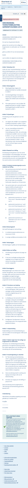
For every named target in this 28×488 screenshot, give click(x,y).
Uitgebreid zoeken (17, 7)
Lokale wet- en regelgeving (6, 7)
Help (5, 451)
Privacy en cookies (8, 459)
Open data (7, 469)
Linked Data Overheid (9, 471)
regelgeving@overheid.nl (12, 436)
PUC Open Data (8, 473)
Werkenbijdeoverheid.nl (10, 482)
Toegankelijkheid (8, 461)
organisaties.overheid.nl (11, 431)
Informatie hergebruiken (10, 457)
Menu (24, 2)
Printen (22, 13)
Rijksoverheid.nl (8, 479)
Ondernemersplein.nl (9, 481)
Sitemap (6, 463)
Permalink (15, 13)
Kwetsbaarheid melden (10, 465)
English (6, 449)
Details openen (1, 18)
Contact (6, 447)
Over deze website (9, 446)
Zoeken (6, 453)
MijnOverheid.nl (8, 477)
